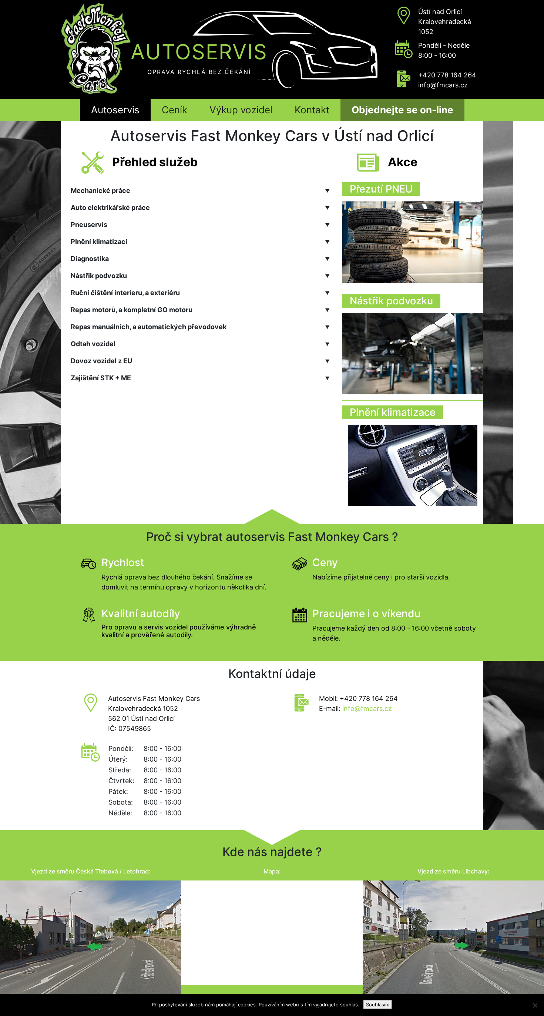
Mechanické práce (200, 190)
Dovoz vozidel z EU (200, 361)
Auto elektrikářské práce (200, 207)
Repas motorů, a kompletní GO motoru (200, 310)
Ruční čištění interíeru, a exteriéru (200, 293)
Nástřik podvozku (200, 276)
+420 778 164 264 (447, 75)
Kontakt (312, 110)
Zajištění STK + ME (200, 378)
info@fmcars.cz (443, 85)
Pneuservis (200, 224)
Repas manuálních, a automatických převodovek (200, 327)
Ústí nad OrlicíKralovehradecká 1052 (444, 22)
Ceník (174, 110)
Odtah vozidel (200, 344)
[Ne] (534, 1005)
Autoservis (115, 110)
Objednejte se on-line (402, 110)
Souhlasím (377, 1004)
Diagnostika (200, 259)
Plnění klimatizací (200, 241)
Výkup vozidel (240, 110)
